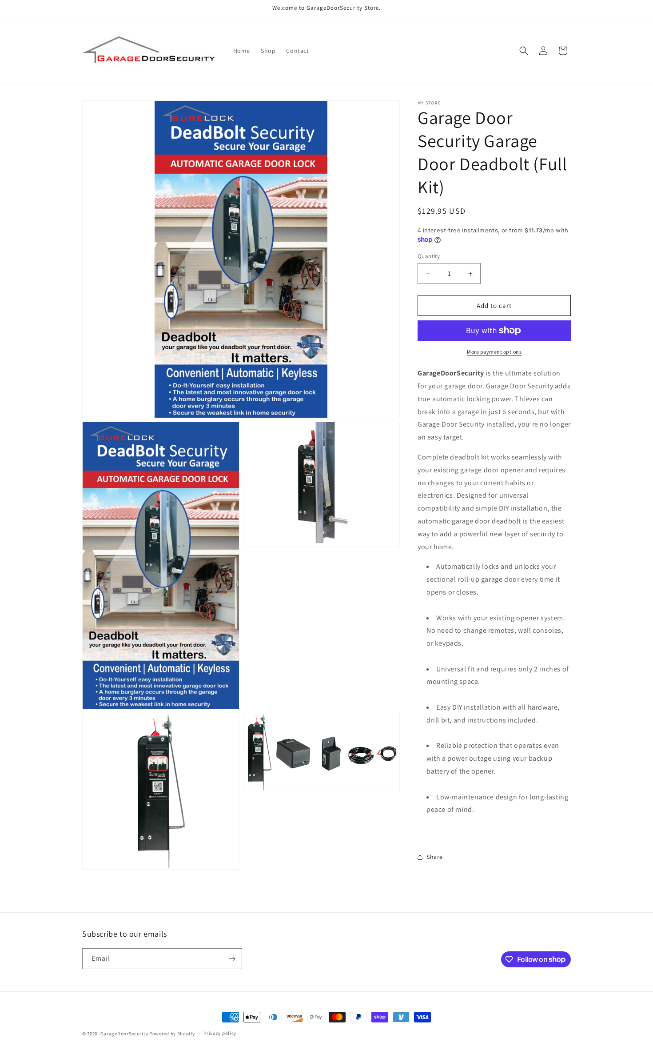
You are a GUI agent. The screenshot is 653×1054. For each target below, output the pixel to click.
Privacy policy (219, 1033)
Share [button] (434, 857)
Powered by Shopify (172, 1033)
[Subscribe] (232, 958)
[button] (524, 50)
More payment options (494, 351)
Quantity (429, 256)
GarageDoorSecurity (124, 1033)
